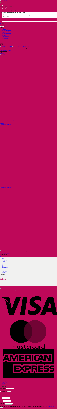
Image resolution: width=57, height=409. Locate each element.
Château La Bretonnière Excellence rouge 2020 (7, 120)
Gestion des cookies (5, 273)
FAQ (2, 264)
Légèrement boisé (6, 31)
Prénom (1, 401)
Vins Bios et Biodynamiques (6, 36)
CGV (2, 265)
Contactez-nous (4, 378)
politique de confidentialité (51, 406)
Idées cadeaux (4, 8)
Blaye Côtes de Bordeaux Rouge (6, 30)
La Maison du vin (4, 382)
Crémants (3, 28)
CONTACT (3, 384)
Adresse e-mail (2, 403)
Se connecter (8, 391)
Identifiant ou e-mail (3, 388)
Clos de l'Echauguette (5, 29)
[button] (1, 23)
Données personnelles (5, 271)
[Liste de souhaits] (0, 250)
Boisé (4, 32)
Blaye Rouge (4, 35)
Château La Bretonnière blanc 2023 (5, 253)
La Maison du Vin (4, 260)
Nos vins (3, 5)
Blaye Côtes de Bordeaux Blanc (6, 33)
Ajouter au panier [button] (2, 53)
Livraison (3, 266)
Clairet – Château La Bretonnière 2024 (5, 50)
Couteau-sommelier (5, 38)
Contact (3, 268)
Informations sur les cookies (6, 272)
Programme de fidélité (5, 267)
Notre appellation (4, 381)
